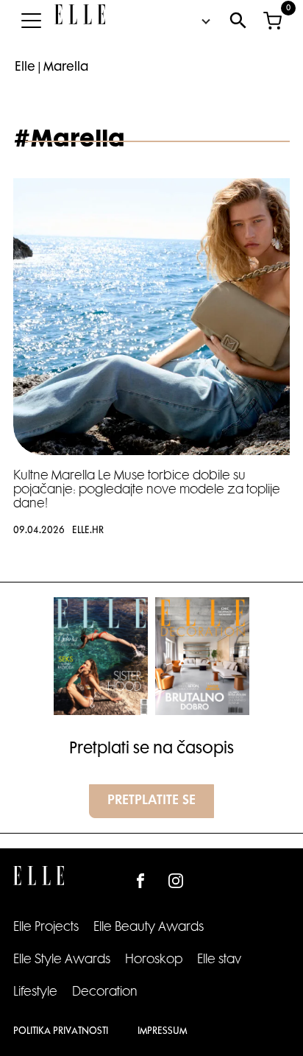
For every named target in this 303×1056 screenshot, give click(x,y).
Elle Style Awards (61, 960)
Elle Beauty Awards (148, 928)
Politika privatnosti (60, 1031)
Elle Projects (46, 928)
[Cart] (272, 20)
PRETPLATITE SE (151, 801)
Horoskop (153, 960)
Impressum (162, 1031)
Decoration (105, 993)
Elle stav (219, 960)
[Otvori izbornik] (31, 20)
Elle (25, 68)
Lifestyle (35, 993)
